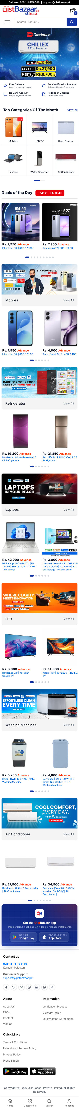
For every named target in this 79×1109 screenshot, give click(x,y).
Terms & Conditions (15, 1042)
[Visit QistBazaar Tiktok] (52, 987)
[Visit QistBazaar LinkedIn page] (37, 987)
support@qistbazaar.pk (18, 977)
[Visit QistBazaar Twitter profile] (14, 987)
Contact (8, 1018)
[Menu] (7, 22)
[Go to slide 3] (36, 76)
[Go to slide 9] (53, 257)
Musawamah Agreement (58, 1018)
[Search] (72, 22)
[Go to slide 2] (32, 76)
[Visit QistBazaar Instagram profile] (29, 987)
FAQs (6, 1012)
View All (72, 109)
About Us (9, 1006)
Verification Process (55, 1006)
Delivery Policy (52, 1012)
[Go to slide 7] (50, 76)
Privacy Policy (12, 1054)
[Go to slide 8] (50, 257)
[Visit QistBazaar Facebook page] (6, 987)
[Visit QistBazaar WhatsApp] (44, 987)
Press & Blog (11, 1060)
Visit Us (7, 1023)
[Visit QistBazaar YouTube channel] (21, 987)
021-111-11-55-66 (15, 963)
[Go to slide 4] (41, 76)
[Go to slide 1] (29, 76)
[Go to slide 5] (44, 76)
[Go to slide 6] (47, 76)
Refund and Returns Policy (19, 1048)
